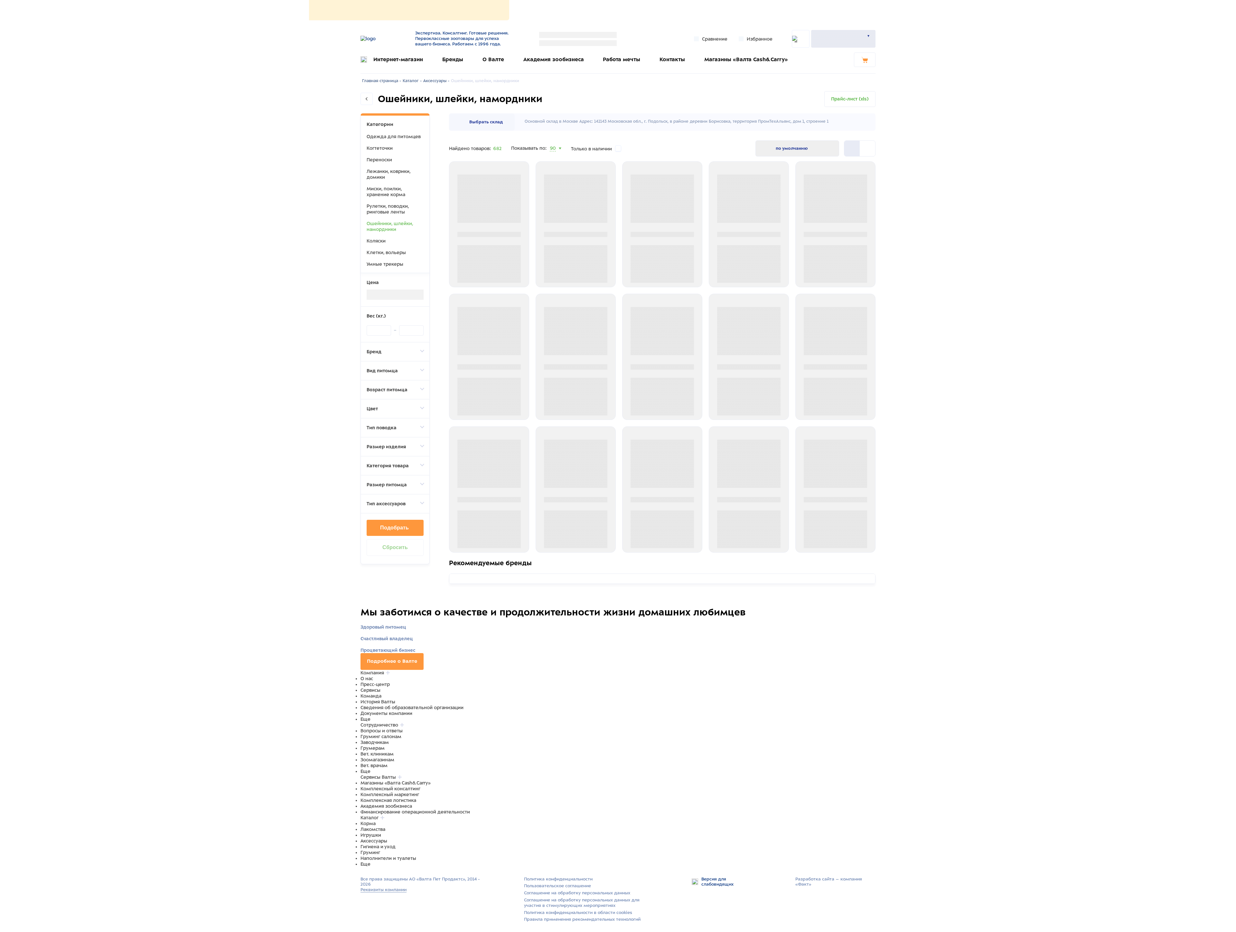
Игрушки (370, 835)
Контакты (672, 59)
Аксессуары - (436, 81)
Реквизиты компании (383, 889)
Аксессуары (373, 840)
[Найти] (801, 39)
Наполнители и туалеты (388, 858)
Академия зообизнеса (553, 59)
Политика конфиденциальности (558, 879)
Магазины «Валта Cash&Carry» (746, 59)
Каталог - (412, 81)
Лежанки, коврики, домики (388, 174)
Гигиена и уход (378, 846)
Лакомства (372, 829)
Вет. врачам (374, 765)
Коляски (376, 240)
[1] (867, 148)
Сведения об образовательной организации (412, 707)
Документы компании (386, 713)
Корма (368, 823)
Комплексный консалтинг (390, 788)
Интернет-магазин (398, 59)
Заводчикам (374, 742)
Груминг (370, 852)
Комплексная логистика (388, 800)
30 (552, 156)
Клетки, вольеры (386, 252)
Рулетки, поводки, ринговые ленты (388, 209)
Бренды (452, 59)
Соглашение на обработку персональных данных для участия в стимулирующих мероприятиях (582, 903)
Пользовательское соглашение (557, 885)
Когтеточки (380, 148)
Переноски (379, 159)
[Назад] (366, 99)
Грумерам (372, 748)
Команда (370, 696)
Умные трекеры (385, 264)
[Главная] (383, 39)
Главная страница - (381, 81)
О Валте (493, 59)
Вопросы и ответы (381, 730)
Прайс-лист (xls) (850, 98)
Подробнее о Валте (392, 661)
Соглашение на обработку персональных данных (577, 892)
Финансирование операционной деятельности (415, 811)
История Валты (377, 701)
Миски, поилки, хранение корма (386, 191)
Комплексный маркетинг (389, 794)
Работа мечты (621, 59)
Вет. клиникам (377, 753)
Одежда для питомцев (394, 136)
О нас (366, 678)
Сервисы (370, 690)
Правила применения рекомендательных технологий (582, 919)
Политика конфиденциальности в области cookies (578, 912)
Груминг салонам (380, 736)
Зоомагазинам (377, 759)
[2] (852, 148)
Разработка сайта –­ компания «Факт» (828, 882)
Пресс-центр (375, 684)
